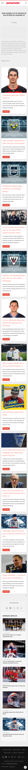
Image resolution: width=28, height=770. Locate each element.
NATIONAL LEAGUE (7, 750)
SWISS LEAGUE (16, 750)
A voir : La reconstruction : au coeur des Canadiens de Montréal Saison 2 (12, 662)
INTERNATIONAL (7, 753)
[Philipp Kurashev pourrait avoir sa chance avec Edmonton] (14, 674)
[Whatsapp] (6, 608)
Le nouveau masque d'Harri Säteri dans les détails (13, 713)
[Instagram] (17, 608)
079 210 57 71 (12, 766)
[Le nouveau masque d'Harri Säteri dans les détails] (14, 700)
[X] (14, 608)
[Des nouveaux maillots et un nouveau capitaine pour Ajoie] (14, 624)
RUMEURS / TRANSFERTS (18, 753)
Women (23, 750)
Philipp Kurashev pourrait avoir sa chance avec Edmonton (14, 686)
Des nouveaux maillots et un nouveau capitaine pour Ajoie (12, 635)
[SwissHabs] (12, 3)
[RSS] (21, 608)
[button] (2, 2)
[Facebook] (10, 608)
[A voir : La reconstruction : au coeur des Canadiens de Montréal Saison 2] (14, 649)
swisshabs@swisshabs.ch (11, 763)
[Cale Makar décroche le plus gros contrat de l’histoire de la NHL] (14, 724)
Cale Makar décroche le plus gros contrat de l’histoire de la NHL (13, 735)
